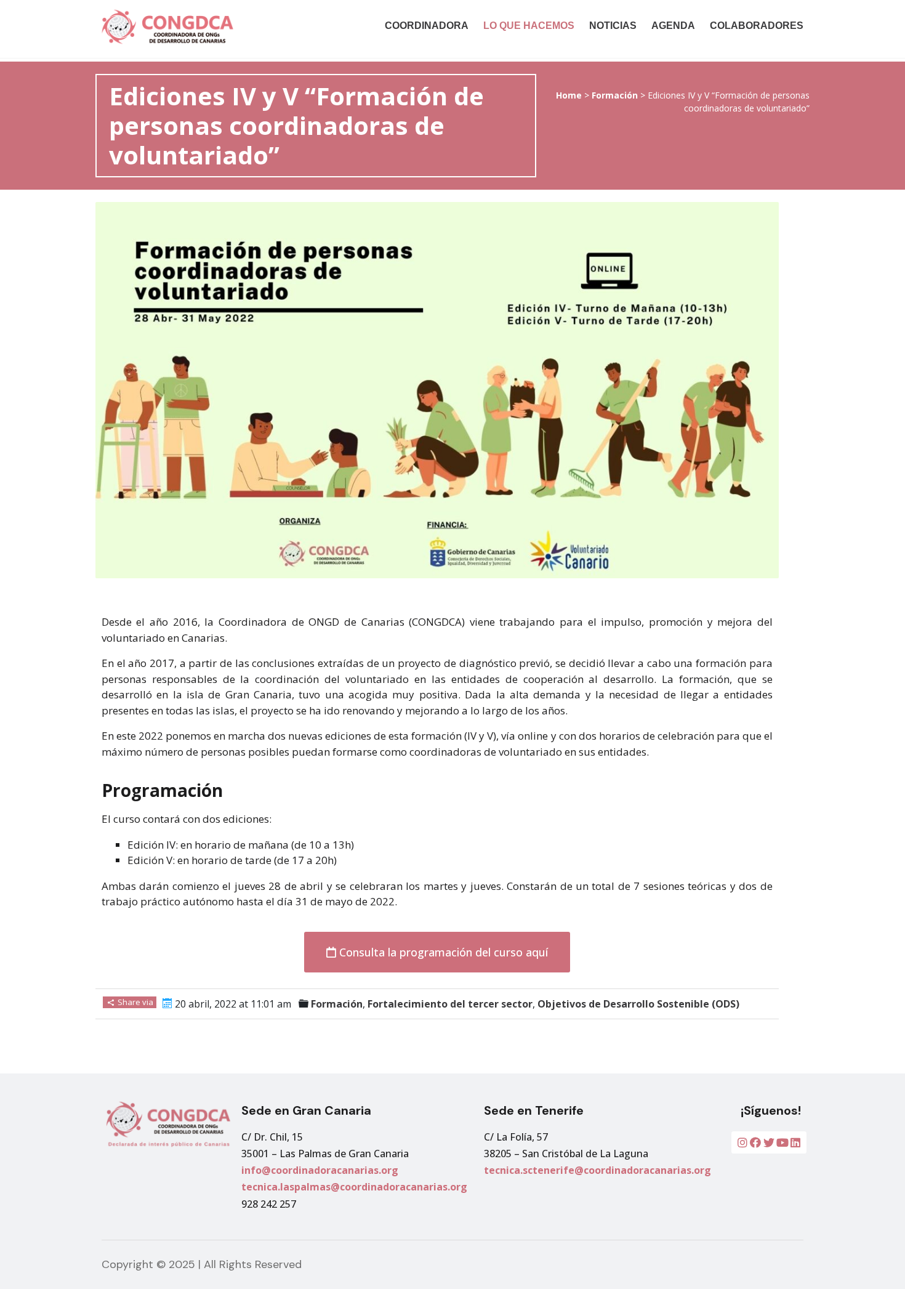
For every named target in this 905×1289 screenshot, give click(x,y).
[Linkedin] (795, 1142)
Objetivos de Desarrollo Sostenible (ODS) (638, 1004)
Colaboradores (756, 25)
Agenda (673, 25)
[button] (437, 952)
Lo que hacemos (528, 25)
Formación (615, 95)
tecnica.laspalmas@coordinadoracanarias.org (354, 1187)
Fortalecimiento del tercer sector (450, 1004)
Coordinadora (427, 25)
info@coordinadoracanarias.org (319, 1170)
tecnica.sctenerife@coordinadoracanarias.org (597, 1170)
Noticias (613, 25)
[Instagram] (742, 1142)
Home (569, 95)
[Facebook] (755, 1142)
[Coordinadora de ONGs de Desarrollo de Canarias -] (201, 26)
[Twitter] (769, 1142)
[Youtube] (782, 1142)
